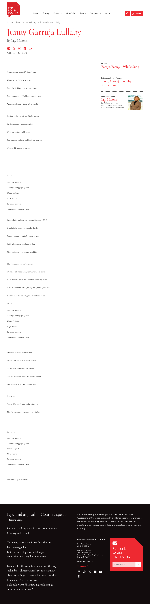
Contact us (81, 566)
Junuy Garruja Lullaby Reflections (116, 83)
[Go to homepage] (13, 9)
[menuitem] (35, 13)
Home (10, 22)
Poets (19, 22)
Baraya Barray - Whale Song (120, 66)
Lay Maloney (31, 22)
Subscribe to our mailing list (121, 552)
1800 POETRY (88, 561)
